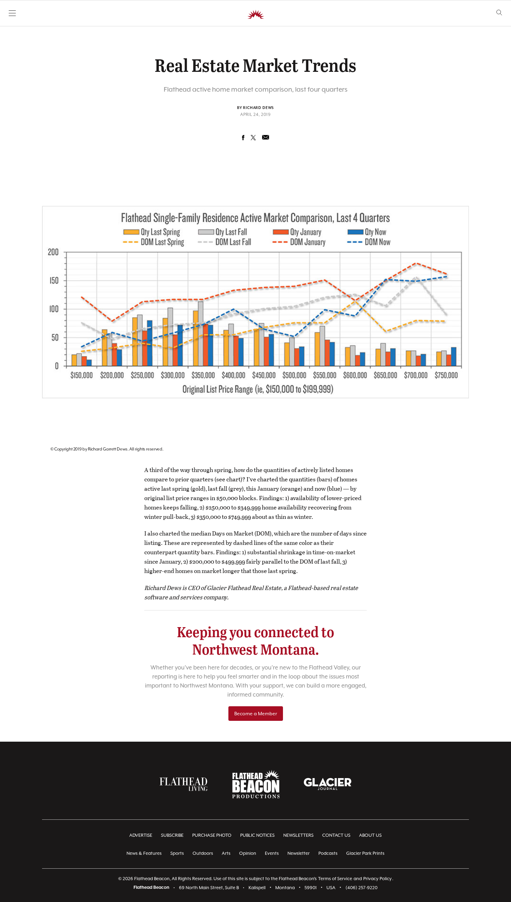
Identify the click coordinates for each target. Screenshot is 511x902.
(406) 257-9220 (362, 887)
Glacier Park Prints (365, 853)
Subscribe (172, 835)
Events (272, 853)
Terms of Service (335, 878)
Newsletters (298, 835)
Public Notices (257, 835)
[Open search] (499, 13)
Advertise (140, 835)
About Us (370, 835)
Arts (226, 853)
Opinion (247, 853)
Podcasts (328, 853)
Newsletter (298, 853)
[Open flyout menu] (12, 13)
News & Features (144, 853)
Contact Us (336, 835)
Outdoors (203, 853)
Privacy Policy (377, 878)
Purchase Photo (212, 835)
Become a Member (255, 713)
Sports (177, 853)
